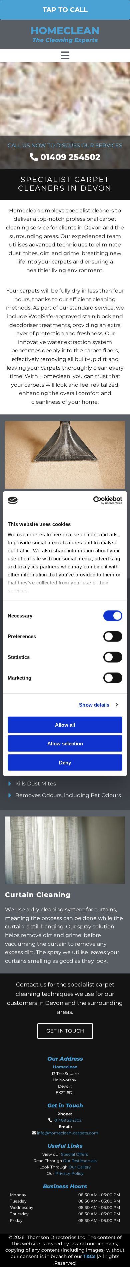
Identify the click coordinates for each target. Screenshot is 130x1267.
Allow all (65, 724)
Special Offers (74, 1154)
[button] (65, 10)
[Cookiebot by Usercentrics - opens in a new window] (93, 500)
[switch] (112, 636)
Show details (94, 705)
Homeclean (65, 30)
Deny (65, 762)
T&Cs (89, 1256)
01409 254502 (70, 157)
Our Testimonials (80, 1160)
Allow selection (65, 743)
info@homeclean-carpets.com (67, 1132)
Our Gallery (80, 1166)
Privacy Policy (69, 1173)
